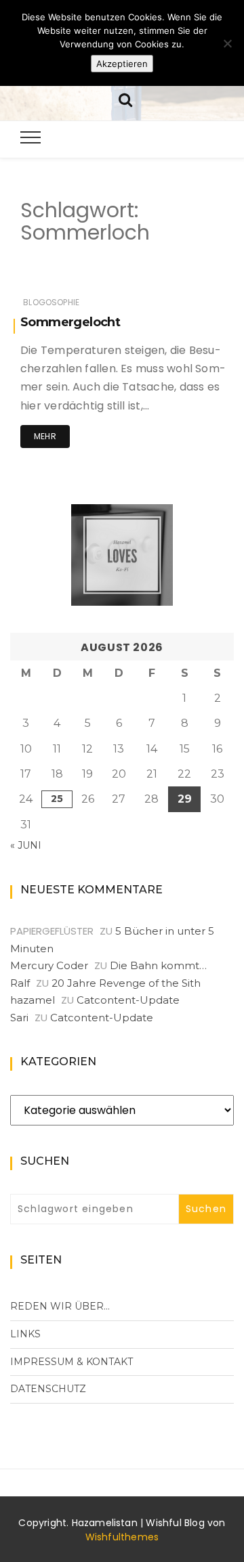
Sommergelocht (70, 322)
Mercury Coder (49, 965)
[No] (227, 43)
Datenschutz (48, 1389)
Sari (19, 1017)
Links (25, 1334)
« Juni (25, 845)
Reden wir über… (60, 1306)
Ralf (20, 983)
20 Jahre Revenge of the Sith (126, 983)
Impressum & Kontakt (71, 1362)
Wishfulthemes (122, 1537)
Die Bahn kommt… (158, 965)
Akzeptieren (122, 63)
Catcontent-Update (128, 1000)
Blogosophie (51, 302)
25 (57, 799)
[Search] (125, 98)
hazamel (32, 1000)
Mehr (45, 436)
